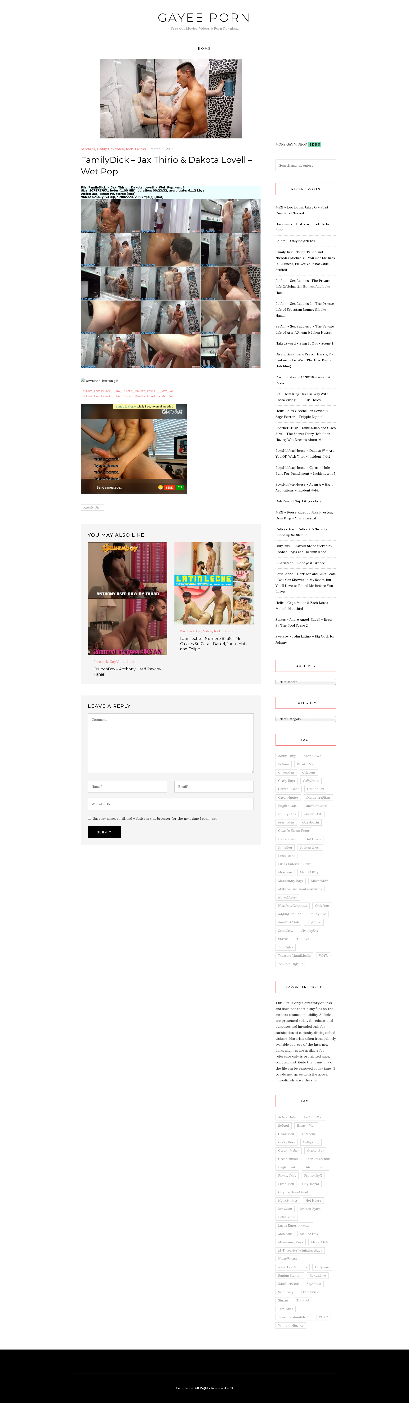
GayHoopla (310, 822)
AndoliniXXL (313, 756)
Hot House (313, 839)
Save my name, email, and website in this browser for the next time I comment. (155, 818)
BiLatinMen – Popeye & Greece (300, 563)
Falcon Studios (316, 806)
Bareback (88, 149)
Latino (227, 631)
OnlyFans (322, 905)
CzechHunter (288, 797)
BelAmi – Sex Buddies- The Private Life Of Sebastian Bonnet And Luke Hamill (303, 287)
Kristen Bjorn (310, 847)
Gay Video (116, 149)
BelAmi (283, 764)
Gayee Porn (204, 17)
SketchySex (309, 931)
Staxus (283, 939)
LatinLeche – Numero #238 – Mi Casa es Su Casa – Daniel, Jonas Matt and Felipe (213, 643)
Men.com (285, 872)
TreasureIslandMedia (294, 955)
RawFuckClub (288, 922)
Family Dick (92, 507)
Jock (129, 149)
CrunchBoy (315, 789)
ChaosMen (286, 772)
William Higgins (290, 964)
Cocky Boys (286, 781)
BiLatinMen (306, 764)
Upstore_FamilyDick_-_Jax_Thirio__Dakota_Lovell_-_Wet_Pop (127, 391)
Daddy (102, 149)
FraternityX (313, 814)
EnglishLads (287, 806)
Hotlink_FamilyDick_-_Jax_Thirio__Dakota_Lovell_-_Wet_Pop (127, 396)
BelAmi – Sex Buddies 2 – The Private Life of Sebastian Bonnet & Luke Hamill (305, 309)
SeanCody (285, 931)
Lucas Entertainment (294, 864)
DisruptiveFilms (318, 797)
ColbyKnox (311, 781)
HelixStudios (288, 839)
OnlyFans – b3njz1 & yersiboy (298, 501)
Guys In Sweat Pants (294, 830)
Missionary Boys (290, 881)
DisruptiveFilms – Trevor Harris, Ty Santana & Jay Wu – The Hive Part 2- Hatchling (304, 360)
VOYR (323, 955)
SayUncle (314, 922)
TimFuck (303, 939)
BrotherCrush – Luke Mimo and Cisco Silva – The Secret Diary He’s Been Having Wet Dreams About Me (306, 434)
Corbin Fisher (288, 789)
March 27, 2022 (162, 149)
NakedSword (287, 897)
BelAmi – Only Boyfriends (295, 241)
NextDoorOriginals (292, 905)
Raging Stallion (290, 914)
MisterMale (320, 881)
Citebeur (308, 772)
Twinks (140, 149)
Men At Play (309, 872)
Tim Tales (285, 947)
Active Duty (287, 756)
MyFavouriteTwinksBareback (300, 889)
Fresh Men (286, 822)
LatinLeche (286, 856)
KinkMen (285, 847)
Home (204, 48)
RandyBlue (318, 914)
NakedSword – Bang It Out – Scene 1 (304, 343)
